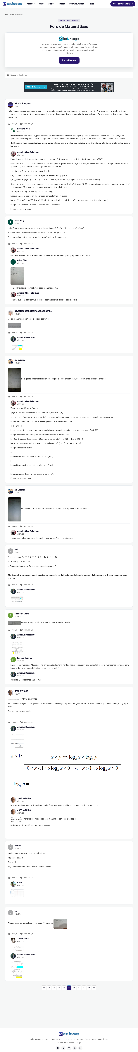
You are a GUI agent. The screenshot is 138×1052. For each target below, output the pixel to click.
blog (92, 4)
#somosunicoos (76, 4)
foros (41, 4)
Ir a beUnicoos (69, 60)
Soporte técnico (83, 1039)
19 (79, 988)
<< (44, 988)
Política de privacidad (66, 1043)
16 (64, 988)
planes (51, 4)
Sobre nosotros (36, 1039)
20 (84, 988)
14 (54, 988)
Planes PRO (55, 1039)
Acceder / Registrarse (123, 4)
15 (59, 988)
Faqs (79, 1043)
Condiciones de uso (100, 1039)
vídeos (30, 4)
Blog (47, 1039)
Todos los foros (14, 14)
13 (49, 988)
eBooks (61, 4)
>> (94, 988)
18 (74, 988)
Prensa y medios (68, 1039)
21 (89, 988)
